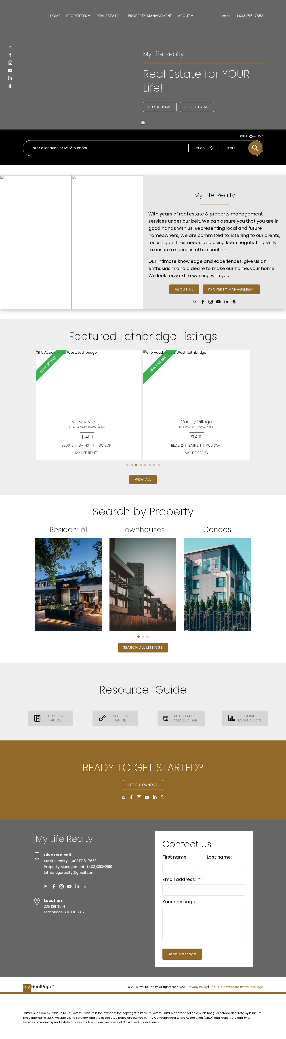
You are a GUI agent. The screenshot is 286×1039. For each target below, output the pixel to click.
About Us (184, 289)
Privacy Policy (198, 987)
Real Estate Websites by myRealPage (236, 987)
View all (143, 479)
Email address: (179, 879)
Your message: (179, 902)
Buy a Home (159, 107)
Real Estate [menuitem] (108, 15)
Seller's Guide (120, 718)
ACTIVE (244, 136)
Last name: (219, 857)
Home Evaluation (249, 718)
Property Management (231, 289)
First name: (174, 857)
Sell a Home (197, 107)
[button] (10, 47)
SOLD (260, 136)
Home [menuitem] (55, 15)
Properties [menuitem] (76, 15)
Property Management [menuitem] (150, 15)
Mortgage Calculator (185, 718)
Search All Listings (143, 648)
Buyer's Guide (55, 718)
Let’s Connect (143, 785)
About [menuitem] (184, 15)
